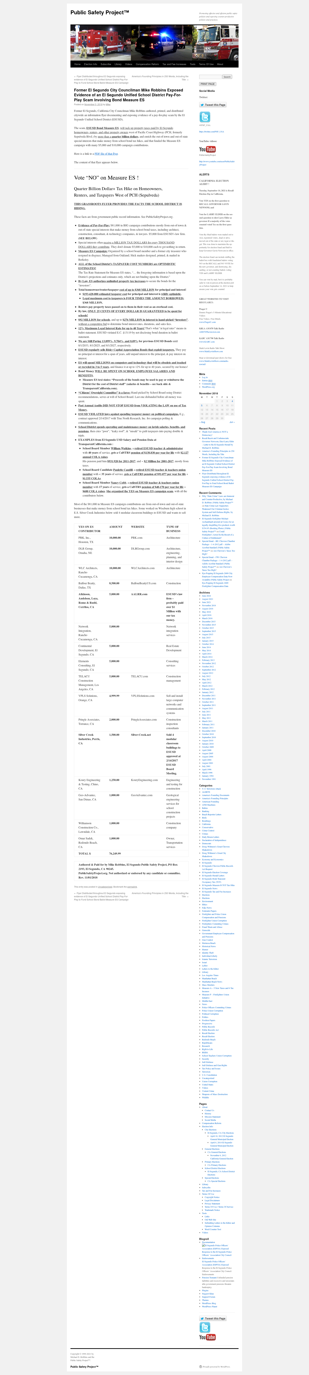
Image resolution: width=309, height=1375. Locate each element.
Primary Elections (212, 1161)
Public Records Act (210, 1029)
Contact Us (209, 1110)
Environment (207, 901)
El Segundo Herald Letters (213, 875)
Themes (205, 1300)
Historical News (209, 946)
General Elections (212, 1148)
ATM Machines (208, 804)
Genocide (206, 930)
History (208, 1113)
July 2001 (206, 766)
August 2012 (207, 672)
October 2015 (208, 627)
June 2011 (206, 714)
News (204, 1004)
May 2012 (206, 679)
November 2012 (209, 663)
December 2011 (208, 695)
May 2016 (206, 611)
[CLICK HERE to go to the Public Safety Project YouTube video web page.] (207, 151)
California (206, 824)
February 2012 (208, 689)
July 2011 (206, 711)
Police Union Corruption (212, 1010)
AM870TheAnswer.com (209, 331)
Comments (209, 383)
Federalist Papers (209, 910)
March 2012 (207, 685)
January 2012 (208, 692)
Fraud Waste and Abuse (212, 926)
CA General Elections (217, 1152)
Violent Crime (208, 1090)
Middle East (207, 1000)
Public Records (208, 1026)
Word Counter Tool (213, 1229)
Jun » (232, 421)
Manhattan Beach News (212, 981)
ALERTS (206, 791)
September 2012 (209, 669)
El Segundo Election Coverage (215, 872)
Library (118, 64)
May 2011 (206, 717)
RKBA (205, 1052)
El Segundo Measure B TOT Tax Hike (218, 885)
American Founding (210, 801)
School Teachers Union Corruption (217, 1055)
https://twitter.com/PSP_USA (211, 131)
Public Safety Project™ (99, 12)
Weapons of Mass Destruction (215, 1094)
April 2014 (206, 653)
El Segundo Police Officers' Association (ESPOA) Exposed (215, 1263)
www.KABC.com (207, 341)
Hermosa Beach (208, 943)
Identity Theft (208, 952)
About (220, 64)
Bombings (206, 820)
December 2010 (208, 730)
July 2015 (206, 637)
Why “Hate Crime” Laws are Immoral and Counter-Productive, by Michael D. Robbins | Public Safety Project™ (218, 499)
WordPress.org (208, 386)
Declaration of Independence (214, 840)
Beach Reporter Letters (211, 814)
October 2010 (208, 734)
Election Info (90, 64)
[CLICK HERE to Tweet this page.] (213, 106)
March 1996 (207, 772)
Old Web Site (210, 1219)
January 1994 (208, 775)
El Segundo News (209, 888)
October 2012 (208, 666)
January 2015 (208, 640)
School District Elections (215, 1168)
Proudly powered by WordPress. (216, 1366)
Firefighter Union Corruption (214, 920)
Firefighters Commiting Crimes (215, 923)
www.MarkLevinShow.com (211, 351)
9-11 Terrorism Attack (211, 788)
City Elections (211, 1129)
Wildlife (205, 1097)
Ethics (204, 904)
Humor (205, 949)
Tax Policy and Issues (211, 1068)
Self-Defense (207, 1062)
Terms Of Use (206, 64)
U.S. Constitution (209, 1074)
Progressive (207, 1023)
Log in (205, 377)
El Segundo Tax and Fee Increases (216, 891)
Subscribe (106, 64)
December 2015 (208, 621)
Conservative (207, 827)
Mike (108, 104)
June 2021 (206, 602)
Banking (205, 811)
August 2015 (207, 634)
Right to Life (207, 1049)
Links (207, 1216)
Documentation (208, 1242)
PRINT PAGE (208, 84)
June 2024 (206, 595)
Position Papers (208, 1020)
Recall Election (208, 1033)
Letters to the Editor (210, 968)
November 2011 (209, 698)
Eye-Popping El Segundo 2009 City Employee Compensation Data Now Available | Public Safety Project (217, 576)
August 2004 (207, 756)
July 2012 (206, 676)
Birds (204, 817)
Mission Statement (212, 1116)
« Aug (202, 421)
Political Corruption (210, 1013)
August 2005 (207, 753)
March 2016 (207, 618)
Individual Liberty (209, 955)
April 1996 (206, 769)
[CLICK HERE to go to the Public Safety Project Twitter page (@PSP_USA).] (205, 121)
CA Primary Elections (217, 1164)
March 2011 (207, 721)
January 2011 (208, 727)
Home (77, 64)
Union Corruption (209, 1081)
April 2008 (206, 750)
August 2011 (207, 708)
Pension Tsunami (209, 1277)
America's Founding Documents (215, 795)
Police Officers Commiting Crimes (216, 1007)
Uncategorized (105, 886)
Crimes (205, 833)
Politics (205, 1017)
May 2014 (206, 650)
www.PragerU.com (207, 322)
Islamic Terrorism (209, 959)
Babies (205, 807)
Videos (128, 64)
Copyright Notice (212, 1197)
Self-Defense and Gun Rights (214, 1065)
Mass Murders (208, 984)
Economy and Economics (213, 859)
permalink (132, 886)
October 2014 (208, 643)
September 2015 (209, 631)
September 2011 (209, 705)
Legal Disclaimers (212, 1200)
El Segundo (207, 862)
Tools (192, 64)
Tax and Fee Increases (174, 64)
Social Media (210, 1119)
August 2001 (207, 762)
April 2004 (206, 759)
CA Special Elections (216, 1181)
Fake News (207, 907)
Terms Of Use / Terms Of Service (219, 1206)
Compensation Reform (147, 64)
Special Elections (212, 1177)
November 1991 (209, 779)
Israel (204, 962)
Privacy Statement (212, 1203)
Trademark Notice (212, 1209)
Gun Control (207, 939)
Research (206, 1045)
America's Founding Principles (215, 798)
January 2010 (208, 743)
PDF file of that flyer (106, 153)
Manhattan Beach (209, 978)
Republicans (207, 1042)
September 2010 (209, 737)
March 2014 (207, 656)
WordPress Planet (209, 1306)
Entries (207, 380)
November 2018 (209, 605)
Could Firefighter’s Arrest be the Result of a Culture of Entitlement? (218, 534)
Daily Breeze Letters (210, 836)
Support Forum (208, 1296)
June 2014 (206, 647)
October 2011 (208, 701)
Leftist (204, 965)
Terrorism (206, 1071)
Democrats (206, 843)
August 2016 (207, 608)
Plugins (205, 1290)
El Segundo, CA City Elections (221, 1132)
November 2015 (209, 624)
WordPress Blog (209, 1303)
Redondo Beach (208, 1039)
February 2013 (208, 660)
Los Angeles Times (210, 975)
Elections (206, 894)
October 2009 (208, 746)
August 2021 (207, 598)
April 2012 (206, 682)
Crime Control (208, 830)
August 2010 (207, 740)
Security (205, 1058)
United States (207, 1084)
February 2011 (208, 724)
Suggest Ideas (208, 1293)
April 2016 (206, 615)
